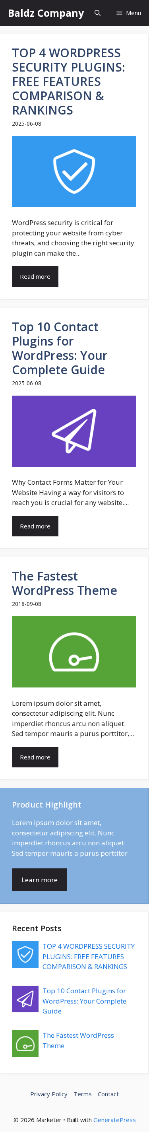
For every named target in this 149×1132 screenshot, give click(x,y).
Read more (35, 276)
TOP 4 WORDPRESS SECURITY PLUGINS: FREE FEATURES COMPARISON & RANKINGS (89, 956)
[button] (97, 13)
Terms (83, 1094)
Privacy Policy (49, 1094)
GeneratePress (114, 1120)
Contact (108, 1094)
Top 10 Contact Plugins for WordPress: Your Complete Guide (84, 1000)
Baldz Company (46, 12)
